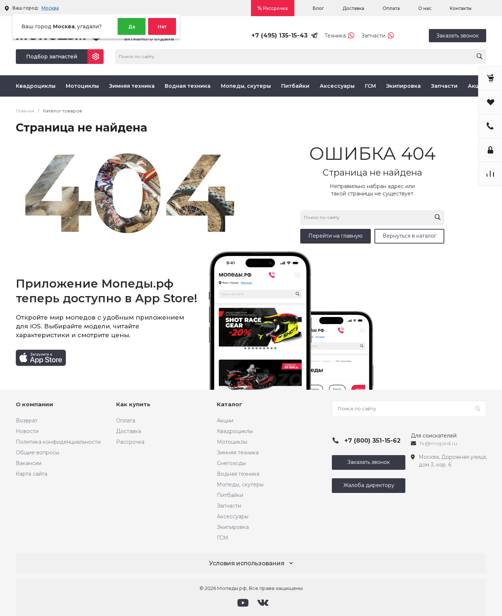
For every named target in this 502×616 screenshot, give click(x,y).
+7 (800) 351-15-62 (372, 440)
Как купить (133, 404)
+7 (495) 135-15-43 (279, 35)
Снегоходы (231, 463)
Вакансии (29, 463)
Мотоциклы (82, 86)
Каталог (229, 404)
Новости (27, 431)
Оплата (391, 8)
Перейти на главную (335, 236)
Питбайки (295, 86)
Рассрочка (275, 8)
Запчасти (373, 35)
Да (131, 26)
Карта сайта (31, 474)
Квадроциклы (35, 86)
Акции (477, 86)
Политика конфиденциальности (58, 442)
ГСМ (370, 86)
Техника (335, 35)
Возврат (26, 420)
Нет (162, 26)
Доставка (353, 8)
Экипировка (403, 86)
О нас (424, 8)
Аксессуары (337, 86)
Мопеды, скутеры (246, 86)
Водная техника (188, 86)
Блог (318, 8)
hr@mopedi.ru (438, 443)
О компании (34, 404)
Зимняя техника (132, 86)
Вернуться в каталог (409, 236)
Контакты (460, 8)
